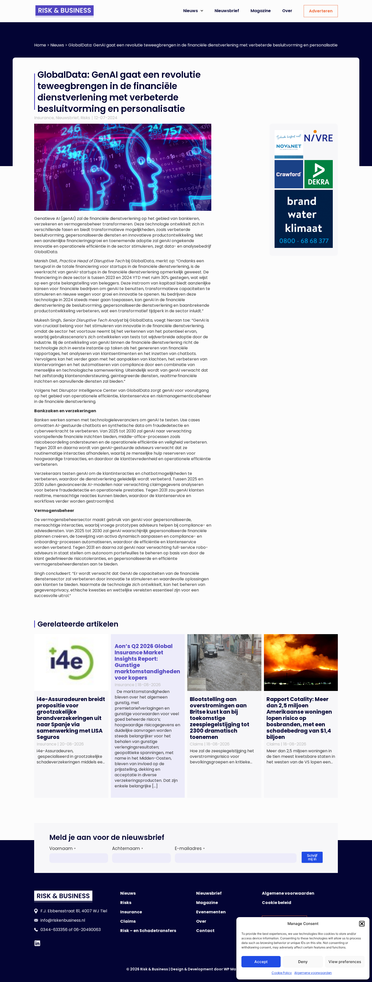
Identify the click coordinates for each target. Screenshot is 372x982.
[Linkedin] (37, 943)
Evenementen (211, 912)
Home (40, 45)
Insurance (44, 118)
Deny (303, 961)
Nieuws (190, 11)
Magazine (261, 11)
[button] (361, 923)
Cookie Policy (282, 973)
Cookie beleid (276, 903)
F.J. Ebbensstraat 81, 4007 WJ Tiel (73, 911)
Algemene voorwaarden (313, 973)
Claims (128, 921)
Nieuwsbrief (227, 11)
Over (287, 11)
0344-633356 (54, 930)
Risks (85, 118)
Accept (261, 961)
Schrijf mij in (312, 857)
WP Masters (235, 969)
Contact (205, 931)
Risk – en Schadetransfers (148, 931)
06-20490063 (87, 930)
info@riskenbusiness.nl (62, 920)
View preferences (344, 961)
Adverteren (321, 11)
